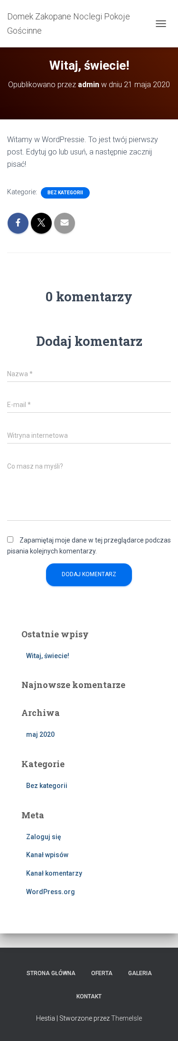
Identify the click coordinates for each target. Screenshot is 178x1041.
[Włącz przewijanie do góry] (159, 1022)
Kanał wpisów (47, 855)
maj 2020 (40, 734)
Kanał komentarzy (54, 873)
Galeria (140, 973)
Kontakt (89, 996)
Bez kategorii (65, 192)
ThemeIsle (126, 1018)
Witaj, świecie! (47, 656)
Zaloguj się (43, 837)
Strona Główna (51, 973)
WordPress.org (50, 892)
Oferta (101, 973)
